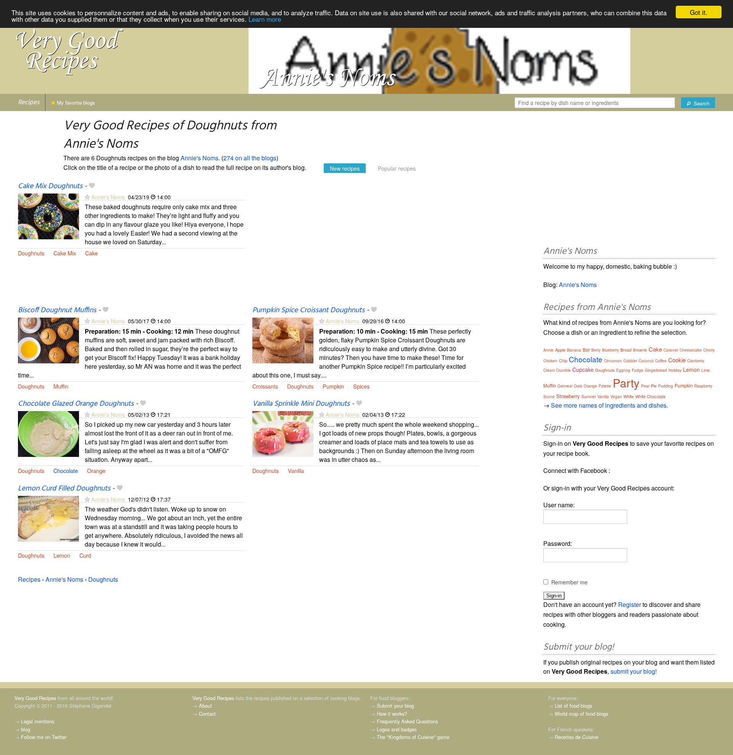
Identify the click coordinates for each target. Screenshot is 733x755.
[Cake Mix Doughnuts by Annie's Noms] (48, 215)
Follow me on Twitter (43, 736)
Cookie (677, 360)
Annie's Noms (199, 157)
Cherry (709, 350)
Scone (549, 396)
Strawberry (568, 396)
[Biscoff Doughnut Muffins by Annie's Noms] (48, 340)
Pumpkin (333, 386)
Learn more (265, 19)
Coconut (646, 360)
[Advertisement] (365, 243)
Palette (605, 386)
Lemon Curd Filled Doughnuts (64, 488)
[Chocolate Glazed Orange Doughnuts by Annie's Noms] (48, 433)
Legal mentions (37, 721)
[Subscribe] (87, 197)
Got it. (698, 12)
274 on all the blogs (249, 157)
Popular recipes (397, 168)
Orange (96, 470)
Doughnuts (31, 253)
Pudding (665, 386)
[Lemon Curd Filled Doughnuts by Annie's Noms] (48, 517)
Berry (596, 350)
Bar (586, 349)
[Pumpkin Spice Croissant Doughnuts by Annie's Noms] (282, 340)
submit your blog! (633, 671)
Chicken (550, 360)
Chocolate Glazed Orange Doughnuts (76, 404)
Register (629, 604)
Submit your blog (395, 705)
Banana (574, 350)
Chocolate (65, 470)
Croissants (265, 386)
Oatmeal (564, 386)
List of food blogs (573, 705)
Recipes (28, 102)
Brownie (640, 350)
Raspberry (703, 386)
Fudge (637, 370)
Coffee (661, 360)
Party (626, 382)
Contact (207, 713)
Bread (625, 350)
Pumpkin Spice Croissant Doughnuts (308, 310)
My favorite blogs (75, 102)
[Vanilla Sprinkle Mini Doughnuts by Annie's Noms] (282, 433)
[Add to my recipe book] (92, 186)
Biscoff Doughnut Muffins (57, 310)
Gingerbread (656, 370)
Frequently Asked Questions (407, 721)
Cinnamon (613, 360)
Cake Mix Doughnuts (50, 186)
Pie (654, 385)
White (628, 396)
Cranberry (695, 360)
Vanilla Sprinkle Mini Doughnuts (301, 404)
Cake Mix (64, 253)
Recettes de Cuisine (576, 736)
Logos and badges (397, 729)
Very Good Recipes (35, 698)
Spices (361, 386)
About (205, 705)
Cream (549, 370)
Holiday (674, 370)
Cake (91, 253)
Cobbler (630, 360)
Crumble (563, 370)
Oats (578, 386)
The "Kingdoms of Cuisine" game (413, 736)
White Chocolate (650, 396)
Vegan (616, 396)
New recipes (345, 168)
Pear (645, 386)
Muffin (60, 386)
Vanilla (296, 470)
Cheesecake (691, 350)
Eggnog (623, 370)
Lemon (61, 555)
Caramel (671, 350)
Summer (588, 396)
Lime (705, 370)
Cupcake (583, 369)
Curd (85, 555)
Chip (563, 360)
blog (25, 729)
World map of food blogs (581, 713)
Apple (560, 350)
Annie (548, 350)
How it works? (392, 713)
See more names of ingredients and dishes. (609, 405)
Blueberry (610, 350)
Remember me (569, 582)
